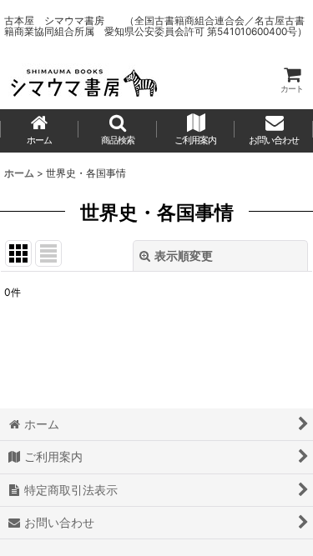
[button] (117, 131)
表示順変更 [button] (183, 255)
